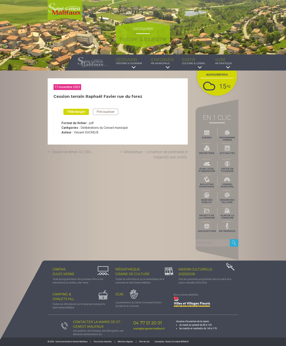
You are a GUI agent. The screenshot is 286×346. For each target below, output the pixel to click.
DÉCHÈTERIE (206, 153)
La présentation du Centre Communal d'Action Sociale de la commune (138, 304)
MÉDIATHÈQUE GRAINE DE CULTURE (132, 271)
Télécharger (76, 112)
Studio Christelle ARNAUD (177, 342)
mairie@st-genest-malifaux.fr (149, 328)
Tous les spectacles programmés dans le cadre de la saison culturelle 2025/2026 (204, 281)
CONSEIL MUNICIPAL (227, 185)
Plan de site (144, 342)
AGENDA (207, 137)
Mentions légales (125, 342)
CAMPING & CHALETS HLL (63, 296)
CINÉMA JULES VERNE (64, 271)
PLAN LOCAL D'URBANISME (206, 169)
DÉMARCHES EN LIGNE (227, 201)
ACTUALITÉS (227, 153)
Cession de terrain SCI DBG (71, 152)
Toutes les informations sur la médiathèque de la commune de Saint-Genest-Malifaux (139, 281)
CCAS (119, 294)
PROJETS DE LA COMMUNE (207, 216)
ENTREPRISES (227, 231)
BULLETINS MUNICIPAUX (206, 185)
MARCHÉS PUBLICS (207, 201)
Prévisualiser (106, 112)
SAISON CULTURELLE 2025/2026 (195, 271)
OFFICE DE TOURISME (227, 169)
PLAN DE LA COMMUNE (227, 216)
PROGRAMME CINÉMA (227, 138)
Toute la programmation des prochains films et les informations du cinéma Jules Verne (78, 281)
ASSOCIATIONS (207, 231)
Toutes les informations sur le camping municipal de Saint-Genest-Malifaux (79, 306)
